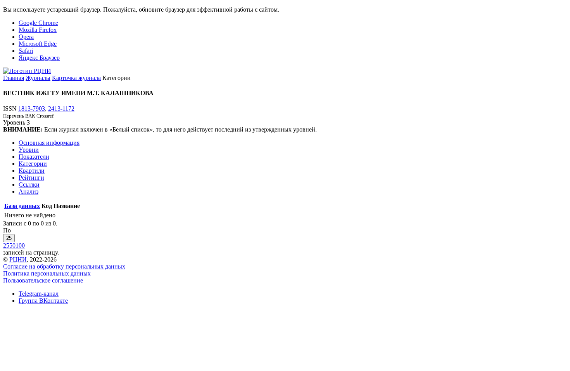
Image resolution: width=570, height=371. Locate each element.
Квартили (32, 170)
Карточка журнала (76, 78)
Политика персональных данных (47, 273)
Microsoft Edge (38, 43)
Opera (26, 36)
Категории (33, 163)
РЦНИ (18, 259)
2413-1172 (61, 108)
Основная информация (49, 142)
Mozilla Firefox (38, 29)
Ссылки (29, 184)
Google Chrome (38, 22)
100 (20, 245)
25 (9, 238)
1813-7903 (31, 108)
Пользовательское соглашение (43, 280)
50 (12, 245)
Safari (26, 50)
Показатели (34, 156)
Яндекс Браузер (39, 57)
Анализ (28, 191)
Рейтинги (31, 177)
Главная (13, 78)
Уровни (29, 149)
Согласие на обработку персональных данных (64, 266)
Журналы (38, 78)
